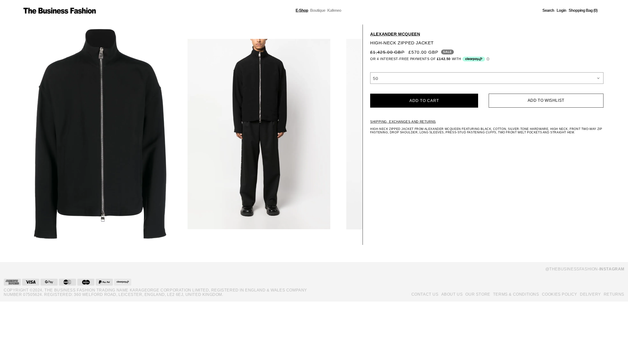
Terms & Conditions (516, 294)
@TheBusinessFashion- (584, 269)
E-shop (302, 10)
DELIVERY (590, 294)
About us (452, 294)
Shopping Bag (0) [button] (583, 10)
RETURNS (614, 294)
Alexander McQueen (395, 34)
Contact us (425, 294)
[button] (548, 10)
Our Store (477, 294)
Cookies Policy (559, 294)
